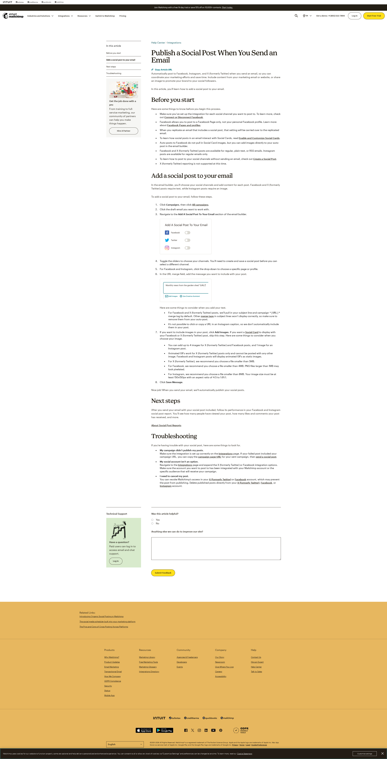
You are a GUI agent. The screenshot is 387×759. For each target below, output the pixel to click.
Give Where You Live (224, 667)
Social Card (251, 332)
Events (180, 667)
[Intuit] (7, 2)
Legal (248, 745)
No (157, 523)
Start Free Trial (374, 16)
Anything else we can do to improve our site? (177, 531)
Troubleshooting (113, 73)
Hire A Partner (123, 131)
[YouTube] (213, 730)
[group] (307, 15)
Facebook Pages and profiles (183, 125)
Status (107, 690)
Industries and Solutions (38, 16)
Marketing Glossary (148, 667)
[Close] (382, 753)
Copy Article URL (163, 69)
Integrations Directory (149, 671)
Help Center (158, 42)
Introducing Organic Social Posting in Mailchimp (102, 616)
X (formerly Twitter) (220, 479)
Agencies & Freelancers (187, 657)
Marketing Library (147, 657)
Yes (158, 519)
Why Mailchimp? (111, 657)
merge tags (207, 316)
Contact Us (256, 657)
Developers (182, 662)
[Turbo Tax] (20, 2)
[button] (307, 15)
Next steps (111, 66)
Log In (355, 16)
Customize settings (364, 754)
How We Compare (112, 676)
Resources (82, 16)
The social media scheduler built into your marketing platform (107, 621)
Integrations (64, 16)
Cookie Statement (244, 754)
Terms (241, 745)
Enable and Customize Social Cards (259, 138)
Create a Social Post (264, 158)
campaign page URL (209, 456)
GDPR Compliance (112, 681)
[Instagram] (199, 730)
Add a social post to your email (120, 60)
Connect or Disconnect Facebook (183, 117)
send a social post (266, 456)
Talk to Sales (256, 671)
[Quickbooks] (46, 2)
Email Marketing (111, 667)
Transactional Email (113, 671)
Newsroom (220, 662)
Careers (218, 671)
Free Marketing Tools (148, 662)
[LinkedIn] (206, 730)
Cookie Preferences (259, 745)
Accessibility (220, 676)
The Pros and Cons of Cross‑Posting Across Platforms (104, 626)
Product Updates (112, 662)
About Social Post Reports (166, 425)
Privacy (235, 745)
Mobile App (109, 695)
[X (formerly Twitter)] (192, 730)
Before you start (113, 53)
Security (108, 686)
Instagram (166, 485)
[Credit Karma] (33, 2)
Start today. (227, 7)
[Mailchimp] (59, 2)
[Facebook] (185, 730)
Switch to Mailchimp (105, 16)
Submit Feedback (163, 573)
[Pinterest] (220, 730)
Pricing (122, 16)
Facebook (240, 479)
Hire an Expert (257, 662)
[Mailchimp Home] (13, 15)
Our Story (219, 657)
